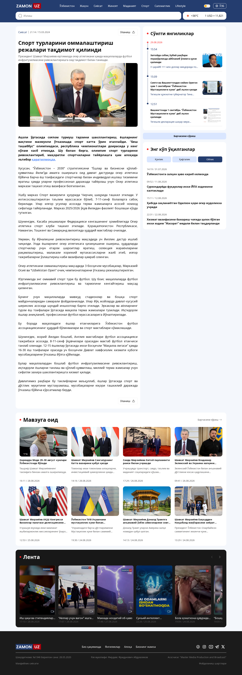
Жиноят (113, 6)
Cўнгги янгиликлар (172, 33)
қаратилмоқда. (44, 159)
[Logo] (28, 6)
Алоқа (128, 647)
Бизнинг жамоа (146, 647)
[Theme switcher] (207, 6)
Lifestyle (180, 6)
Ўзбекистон (67, 6)
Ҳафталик (184, 159)
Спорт (145, 6)
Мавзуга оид (40, 419)
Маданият (129, 6)
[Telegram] (217, 646)
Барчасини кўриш (185, 136)
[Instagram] (205, 646)
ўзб (221, 6)
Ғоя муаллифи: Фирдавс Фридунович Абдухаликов (119, 657)
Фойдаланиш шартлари (212, 663)
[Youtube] (211, 646)
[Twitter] (223, 646)
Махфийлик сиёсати (27, 663)
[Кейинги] (219, 557)
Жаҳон (84, 6)
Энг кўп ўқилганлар (172, 149)
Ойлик (210, 159)
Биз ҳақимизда (91, 647)
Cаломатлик (162, 6)
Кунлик (159, 159)
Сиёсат (98, 6)
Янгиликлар (112, 647)
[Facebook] (198, 646)
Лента (31, 557)
